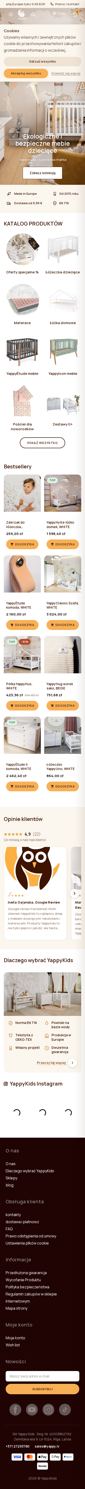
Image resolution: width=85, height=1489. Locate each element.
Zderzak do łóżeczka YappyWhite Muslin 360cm (21, 524)
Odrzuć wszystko (42, 61)
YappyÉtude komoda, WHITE (18, 605)
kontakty (13, 1214)
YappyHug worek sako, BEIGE (60, 686)
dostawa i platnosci (22, 1221)
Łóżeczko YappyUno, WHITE (61, 766)
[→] (74, 893)
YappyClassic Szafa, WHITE (63, 605)
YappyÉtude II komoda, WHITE (18, 766)
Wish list (13, 1345)
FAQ (9, 1228)
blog (9, 1185)
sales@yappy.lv (47, 1446)
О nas (11, 1163)
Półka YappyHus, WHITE (19, 686)
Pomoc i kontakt (67, 4)
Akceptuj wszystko (26, 73)
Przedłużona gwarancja (26, 1272)
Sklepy (11, 1178)
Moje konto (15, 1337)
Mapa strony (16, 1308)
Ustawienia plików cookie (27, 1243)
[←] (10, 893)
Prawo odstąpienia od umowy (31, 1236)
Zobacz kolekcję (42, 173)
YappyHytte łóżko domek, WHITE (60, 524)
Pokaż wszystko (42, 443)
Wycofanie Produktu (23, 1279)
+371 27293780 (18, 1446)
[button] (11, 14)
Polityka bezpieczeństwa (27, 1287)
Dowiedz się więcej (65, 73)
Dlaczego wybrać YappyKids (30, 1170)
